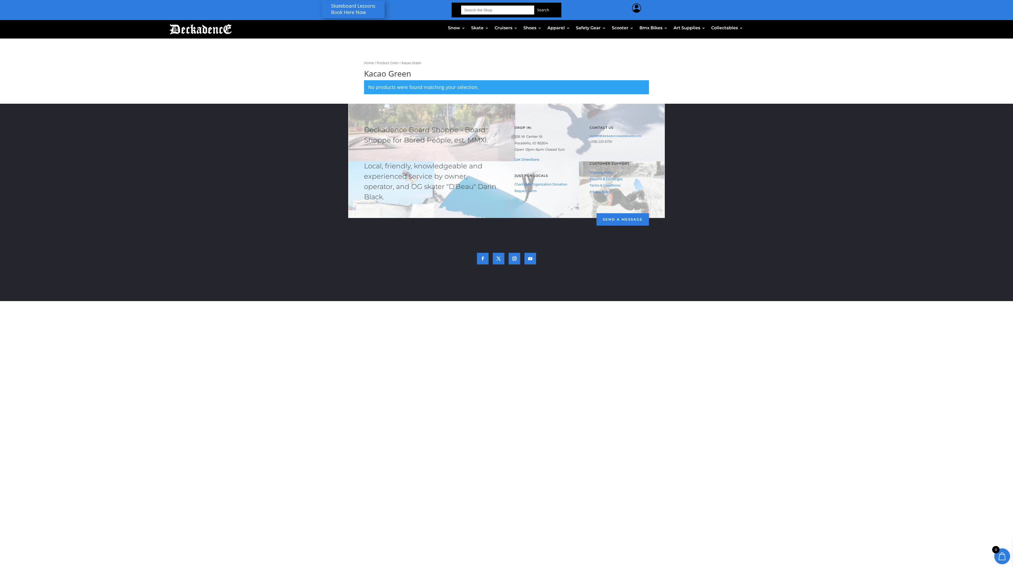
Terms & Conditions (605, 185)
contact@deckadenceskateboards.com (616, 136)
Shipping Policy (601, 172)
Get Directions (526, 159)
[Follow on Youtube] (530, 258)
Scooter (620, 28)
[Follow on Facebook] (483, 258)
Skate (477, 28)
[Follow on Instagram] (514, 258)
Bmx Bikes (650, 28)
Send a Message (623, 219)
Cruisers (503, 28)
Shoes (529, 28)
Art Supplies (686, 28)
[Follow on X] (498, 258)
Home (369, 62)
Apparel (556, 28)
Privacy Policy (600, 191)
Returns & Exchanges (606, 179)
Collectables (724, 28)
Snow (454, 28)
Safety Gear (588, 28)
